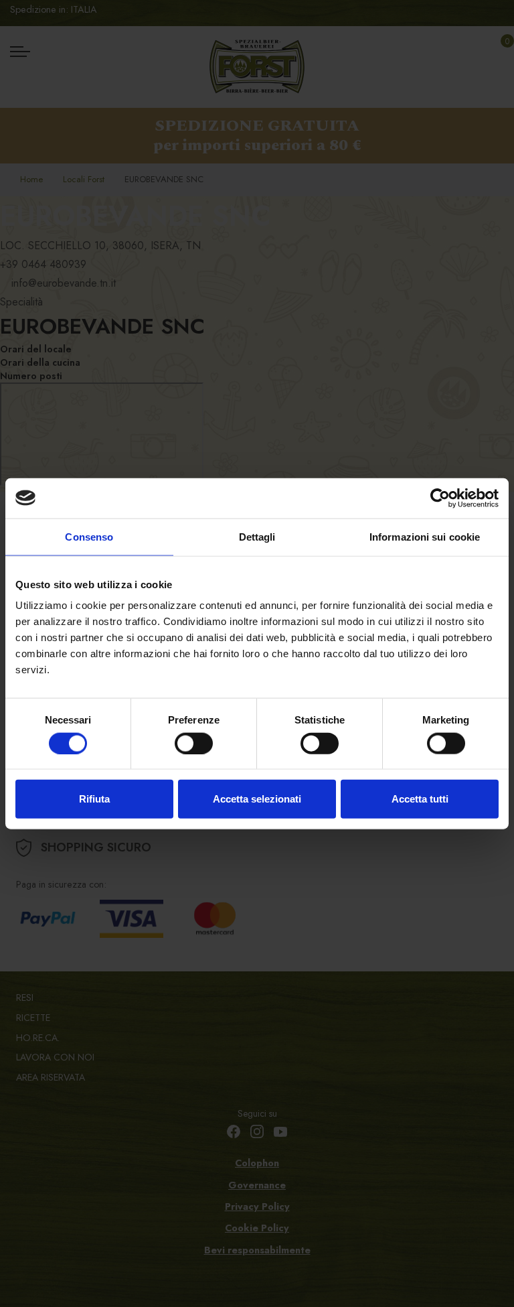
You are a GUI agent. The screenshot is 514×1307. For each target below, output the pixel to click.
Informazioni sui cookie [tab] (424, 536)
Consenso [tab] (89, 536)
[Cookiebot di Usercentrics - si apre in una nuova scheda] (440, 498)
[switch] (194, 743)
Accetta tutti (420, 799)
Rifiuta (94, 799)
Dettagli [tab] (257, 536)
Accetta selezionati (257, 799)
